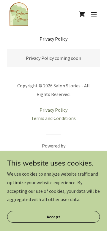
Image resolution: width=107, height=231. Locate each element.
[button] (94, 14)
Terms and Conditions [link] (53, 118)
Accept (53, 216)
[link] (19, 14)
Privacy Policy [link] (53, 110)
